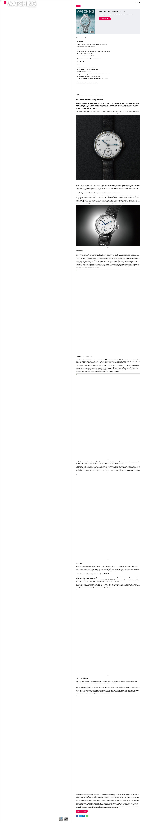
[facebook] (77, 816)
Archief (78, 5)
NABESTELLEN (104, 19)
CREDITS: (78, 94)
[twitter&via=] (9, 820)
